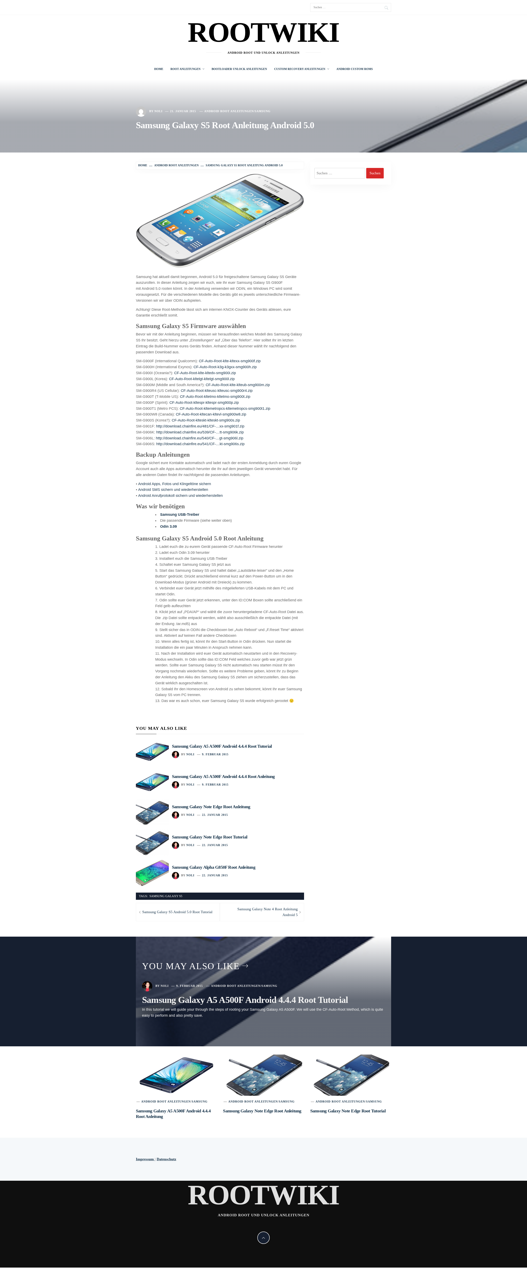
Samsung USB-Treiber (179, 514)
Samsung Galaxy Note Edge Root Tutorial (209, 836)
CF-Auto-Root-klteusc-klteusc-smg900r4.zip (217, 391)
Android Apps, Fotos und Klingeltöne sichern (174, 484)
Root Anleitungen (185, 69)
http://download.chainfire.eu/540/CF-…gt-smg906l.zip (199, 438)
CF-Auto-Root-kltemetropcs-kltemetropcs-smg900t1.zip (225, 408)
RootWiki (263, 32)
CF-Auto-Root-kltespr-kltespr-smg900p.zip (204, 403)
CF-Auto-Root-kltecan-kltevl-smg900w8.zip (211, 414)
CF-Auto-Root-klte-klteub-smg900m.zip (238, 385)
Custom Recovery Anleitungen (299, 69)
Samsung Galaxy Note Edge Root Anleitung (211, 806)
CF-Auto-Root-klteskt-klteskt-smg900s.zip (206, 420)
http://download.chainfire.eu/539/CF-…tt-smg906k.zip (200, 432)
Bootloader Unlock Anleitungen (239, 69)
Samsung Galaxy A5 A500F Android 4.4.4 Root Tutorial (222, 746)
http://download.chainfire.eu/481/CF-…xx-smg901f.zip (200, 426)
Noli (158, 111)
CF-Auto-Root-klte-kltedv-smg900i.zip (205, 373)
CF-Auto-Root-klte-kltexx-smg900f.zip (230, 361)
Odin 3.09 (168, 526)
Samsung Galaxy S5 (165, 896)
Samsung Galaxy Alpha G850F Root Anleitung (213, 867)
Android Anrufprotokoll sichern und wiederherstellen (180, 496)
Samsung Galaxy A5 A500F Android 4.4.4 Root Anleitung (223, 776)
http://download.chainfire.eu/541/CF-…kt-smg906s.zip (200, 444)
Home (158, 69)
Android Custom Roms (354, 69)
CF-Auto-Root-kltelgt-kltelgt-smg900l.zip (202, 379)
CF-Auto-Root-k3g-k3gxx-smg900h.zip (225, 367)
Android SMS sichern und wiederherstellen (173, 490)
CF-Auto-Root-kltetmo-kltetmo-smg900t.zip (215, 397)
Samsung (262, 111)
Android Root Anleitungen (229, 111)
